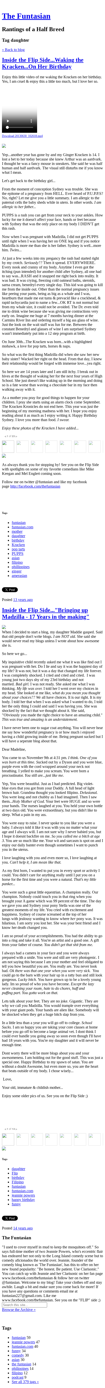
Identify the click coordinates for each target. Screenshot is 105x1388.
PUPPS (17, 553)
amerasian (19, 576)
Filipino (18, 1182)
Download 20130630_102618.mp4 (22, 136)
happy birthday (23, 1200)
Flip (15, 1173)
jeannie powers (23, 1195)
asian (16, 558)
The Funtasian (26, 16)
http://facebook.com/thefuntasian (35, 486)
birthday (18, 540)
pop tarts (18, 549)
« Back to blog (13, 50)
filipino (17, 562)
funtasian (19, 522)
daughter (18, 536)
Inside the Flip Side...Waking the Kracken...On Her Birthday (43, 63)
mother (17, 531)
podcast (17, 1377)
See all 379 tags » (25, 1382)
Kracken (18, 545)
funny (16, 1204)
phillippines (21, 567)
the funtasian (21, 1364)
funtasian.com (22, 527)
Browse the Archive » (19, 1310)
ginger (16, 571)
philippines (20, 1368)
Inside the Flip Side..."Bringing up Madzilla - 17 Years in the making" (45, 613)
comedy (18, 1355)
